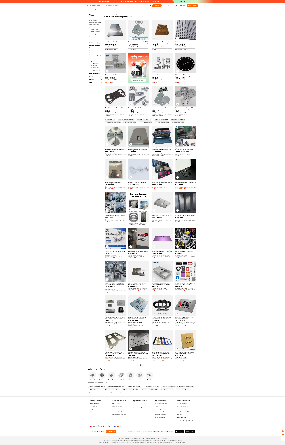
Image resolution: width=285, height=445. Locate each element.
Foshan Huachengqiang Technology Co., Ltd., (162, 256)
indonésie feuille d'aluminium (134, 386)
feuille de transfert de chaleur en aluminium (99, 392)
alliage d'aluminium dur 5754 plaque (116, 386)
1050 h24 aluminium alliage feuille (112, 389)
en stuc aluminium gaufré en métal (186, 386)
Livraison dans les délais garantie (119, 409)
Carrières (92, 411)
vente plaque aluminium (168, 389)
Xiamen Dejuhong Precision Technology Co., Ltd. (185, 220)
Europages (164, 438)
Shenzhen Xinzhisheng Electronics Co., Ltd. (162, 289)
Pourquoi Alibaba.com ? (95, 403)
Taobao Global (148, 438)
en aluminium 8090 (111, 119)
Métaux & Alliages (114, 14)
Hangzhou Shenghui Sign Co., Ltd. (159, 187)
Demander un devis (137, 407)
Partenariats (179, 414)
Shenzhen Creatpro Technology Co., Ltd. (184, 323)
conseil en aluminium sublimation (152, 386)
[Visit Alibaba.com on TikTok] (192, 421)
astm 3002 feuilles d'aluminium (178, 119)
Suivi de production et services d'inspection (118, 415)
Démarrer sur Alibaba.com (182, 406)
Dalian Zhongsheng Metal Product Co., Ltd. (115, 187)
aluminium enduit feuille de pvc (144, 119)
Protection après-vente (116, 411)
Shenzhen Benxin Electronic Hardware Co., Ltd (162, 323)
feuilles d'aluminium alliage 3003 (114, 122)
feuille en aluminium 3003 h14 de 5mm (150, 389)
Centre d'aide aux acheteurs (161, 403)
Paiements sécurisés (116, 403)
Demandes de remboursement (162, 411)
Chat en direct (158, 406)
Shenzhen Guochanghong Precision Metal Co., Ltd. (185, 256)
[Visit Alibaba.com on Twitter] (183, 421)
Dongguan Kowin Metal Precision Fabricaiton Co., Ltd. (185, 289)
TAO (154, 438)
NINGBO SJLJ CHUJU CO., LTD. (182, 154)
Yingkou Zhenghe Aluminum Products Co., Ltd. (115, 81)
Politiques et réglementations (118, 418)
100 (159, 364)
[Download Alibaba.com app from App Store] (179, 431)
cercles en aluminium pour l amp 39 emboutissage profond (133, 392)
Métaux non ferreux (124, 14)
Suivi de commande (181, 409)
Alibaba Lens (96, 431)
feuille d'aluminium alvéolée (169, 386)
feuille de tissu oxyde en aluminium (126, 119)
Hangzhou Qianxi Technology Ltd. (136, 325)
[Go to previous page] (138, 365)
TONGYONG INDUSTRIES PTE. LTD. (183, 114)
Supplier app (137, 431)
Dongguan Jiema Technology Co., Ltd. (113, 256)
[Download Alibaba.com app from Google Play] (190, 431)
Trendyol (158, 438)
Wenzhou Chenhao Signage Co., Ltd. (136, 256)
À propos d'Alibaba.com (95, 400)
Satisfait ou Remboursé (116, 406)
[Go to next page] (162, 365)
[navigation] (95, 189)
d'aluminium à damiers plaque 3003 (130, 389)
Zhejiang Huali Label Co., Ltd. (111, 323)
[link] (283, 431)
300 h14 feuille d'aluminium (146, 122)
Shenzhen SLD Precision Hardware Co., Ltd (162, 358)
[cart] (173, 5)
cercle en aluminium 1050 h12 (161, 119)
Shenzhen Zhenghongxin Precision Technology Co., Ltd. (138, 48)
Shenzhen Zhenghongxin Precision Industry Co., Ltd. (162, 114)
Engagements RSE (94, 409)
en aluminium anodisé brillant (162, 122)
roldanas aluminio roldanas (178, 122)
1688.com (127, 438)
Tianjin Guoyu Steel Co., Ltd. (111, 48)
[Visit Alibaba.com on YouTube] (189, 421)
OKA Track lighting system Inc (182, 358)
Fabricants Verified (137, 405)
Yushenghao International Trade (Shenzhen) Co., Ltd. (115, 154)
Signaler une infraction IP (160, 414)
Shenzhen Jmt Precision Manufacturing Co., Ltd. (115, 358)
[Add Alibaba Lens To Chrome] (111, 431)
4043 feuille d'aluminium (95, 389)
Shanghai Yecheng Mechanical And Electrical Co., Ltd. (162, 154)
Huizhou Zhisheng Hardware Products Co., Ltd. (115, 220)
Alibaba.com (170, 431)
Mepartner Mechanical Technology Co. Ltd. (115, 290)
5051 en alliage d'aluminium (130, 122)
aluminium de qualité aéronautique (97, 386)
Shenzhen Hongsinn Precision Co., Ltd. (137, 114)
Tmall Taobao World (135, 438)
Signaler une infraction (160, 417)
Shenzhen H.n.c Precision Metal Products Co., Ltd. (185, 48)
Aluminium (133, 14)
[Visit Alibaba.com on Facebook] (177, 421)
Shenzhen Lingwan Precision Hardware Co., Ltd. (162, 81)
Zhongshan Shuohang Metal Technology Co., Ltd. (138, 154)
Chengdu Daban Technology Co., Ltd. (183, 81)
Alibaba (106, 14)
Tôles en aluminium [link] (143, 14)
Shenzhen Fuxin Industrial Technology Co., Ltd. (115, 114)
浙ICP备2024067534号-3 (180, 442)
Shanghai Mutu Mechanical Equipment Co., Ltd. (162, 220)
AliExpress (121, 438)
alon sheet (115, 392)
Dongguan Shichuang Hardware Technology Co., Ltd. (138, 358)
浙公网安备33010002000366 (167, 442)
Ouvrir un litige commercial (161, 409)
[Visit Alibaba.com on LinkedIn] (180, 421)
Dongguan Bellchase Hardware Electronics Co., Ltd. (138, 187)
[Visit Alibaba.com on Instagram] (186, 421)
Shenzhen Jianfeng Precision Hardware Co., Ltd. (185, 187)
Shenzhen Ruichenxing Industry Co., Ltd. (137, 289)
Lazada (142, 438)
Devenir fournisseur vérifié (182, 411)
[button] (150, 6)
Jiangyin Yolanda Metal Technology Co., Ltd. (162, 48)
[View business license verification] (156, 443)
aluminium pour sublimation (183, 389)
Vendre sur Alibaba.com (181, 403)
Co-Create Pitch (93, 406)
